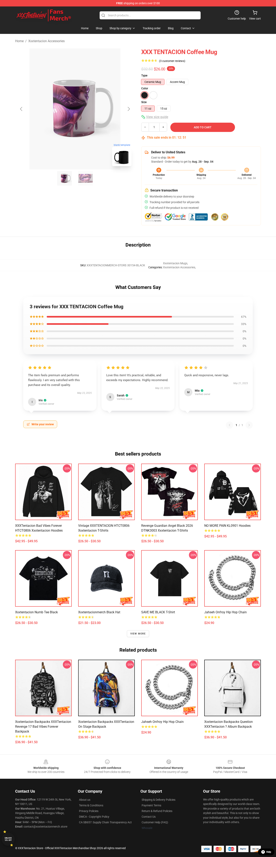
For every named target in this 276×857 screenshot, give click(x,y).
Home (19, 41)
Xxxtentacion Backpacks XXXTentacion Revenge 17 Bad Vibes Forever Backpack (43, 726)
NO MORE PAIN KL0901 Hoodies (227, 526)
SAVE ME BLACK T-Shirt (158, 612)
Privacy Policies (88, 811)
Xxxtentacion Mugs (175, 263)
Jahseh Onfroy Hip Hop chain (225, 612)
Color (144, 88)
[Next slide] (128, 109)
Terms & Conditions (91, 805)
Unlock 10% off (8, 839)
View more (138, 633)
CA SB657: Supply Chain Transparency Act (105, 822)
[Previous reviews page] (229, 425)
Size (144, 102)
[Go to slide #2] (85, 178)
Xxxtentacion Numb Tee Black (36, 612)
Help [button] (268, 852)
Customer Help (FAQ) (155, 822)
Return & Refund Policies (157, 811)
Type (144, 75)
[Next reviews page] (249, 425)
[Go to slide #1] (64, 178)
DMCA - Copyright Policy (94, 816)
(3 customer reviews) (172, 61)
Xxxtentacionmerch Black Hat (99, 612)
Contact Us (149, 816)
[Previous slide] (21, 109)
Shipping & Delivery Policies (158, 799)
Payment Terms (151, 805)
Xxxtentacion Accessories (46, 41)
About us (84, 799)
